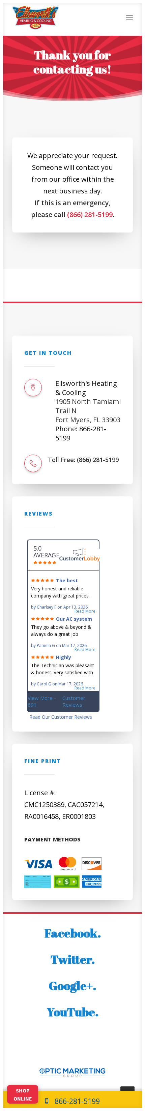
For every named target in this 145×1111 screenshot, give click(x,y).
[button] (129, 18)
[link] (72, 1101)
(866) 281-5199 (90, 214)
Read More (85, 611)
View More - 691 (56, 701)
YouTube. (72, 1012)
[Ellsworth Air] (35, 18)
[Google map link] (33, 387)
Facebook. (73, 933)
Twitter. (73, 959)
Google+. (72, 985)
